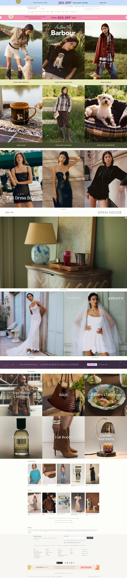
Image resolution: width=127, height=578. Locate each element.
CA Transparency (39, 576)
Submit (89, 537)
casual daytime (83, 530)
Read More (29, 532)
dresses (45, 530)
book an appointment (95, 357)
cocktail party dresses (68, 530)
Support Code (53, 576)
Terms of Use (34, 576)
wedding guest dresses (76, 530)
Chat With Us (85, 555)
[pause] (126, 218)
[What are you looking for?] (94, 9)
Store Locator (86, 549)
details (39, 6)
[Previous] (1, 17)
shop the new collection (63, 289)
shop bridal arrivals (32, 357)
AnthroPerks (85, 551)
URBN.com (48, 576)
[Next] (126, 17)
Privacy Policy (75, 545)
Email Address (66, 536)
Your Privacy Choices (59, 576)
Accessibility (44, 576)
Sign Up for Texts (86, 553)
